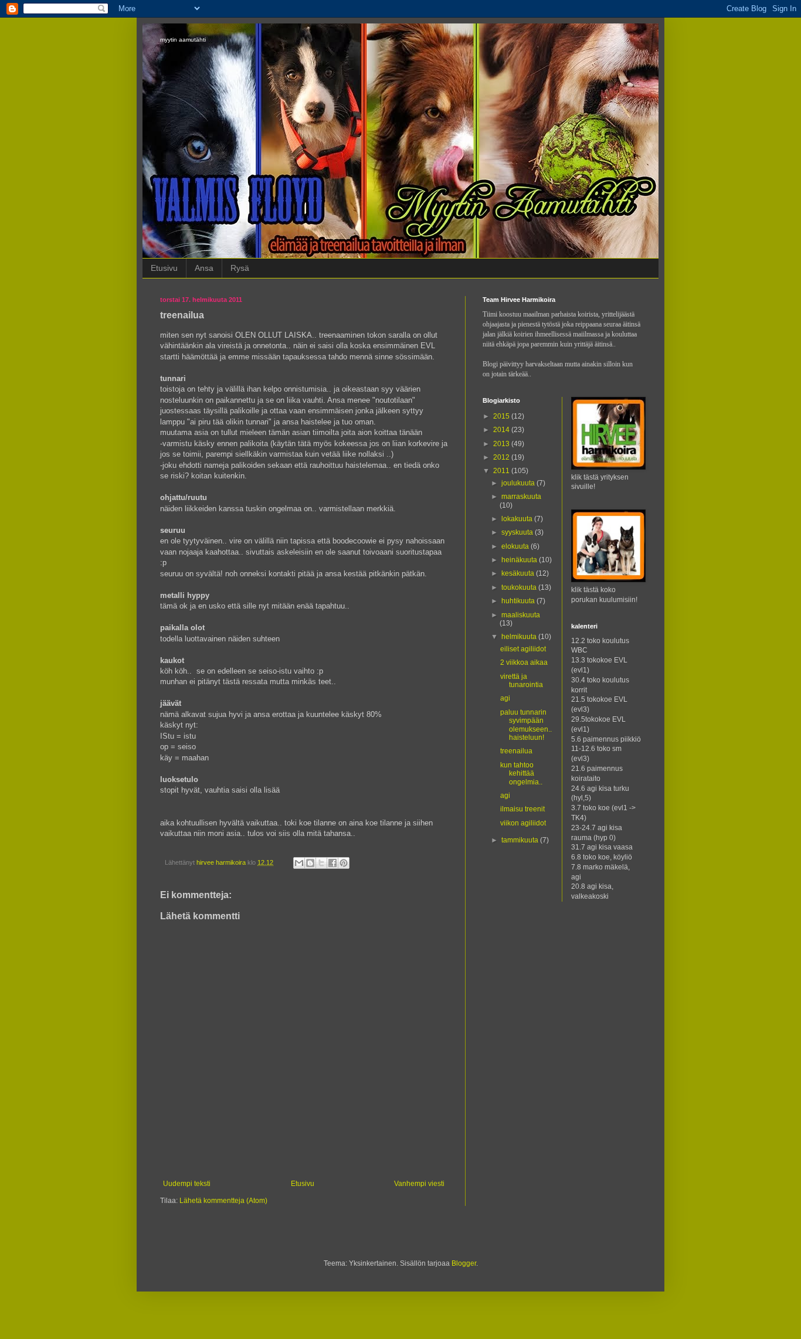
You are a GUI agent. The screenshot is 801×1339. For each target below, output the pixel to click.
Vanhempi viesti (419, 1184)
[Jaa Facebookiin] (332, 863)
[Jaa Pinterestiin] (343, 863)
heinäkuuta (520, 560)
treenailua (516, 751)
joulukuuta (519, 483)
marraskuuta (521, 496)
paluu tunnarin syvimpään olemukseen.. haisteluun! (526, 725)
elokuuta (516, 546)
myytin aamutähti (183, 39)
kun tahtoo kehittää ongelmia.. (521, 773)
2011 (502, 471)
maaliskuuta (520, 615)
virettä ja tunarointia (521, 680)
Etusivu (164, 268)
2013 (502, 444)
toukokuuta (519, 587)
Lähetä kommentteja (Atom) (223, 1201)
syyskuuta (518, 532)
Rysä (239, 268)
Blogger (464, 1263)
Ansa (204, 268)
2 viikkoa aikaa (524, 662)
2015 (502, 416)
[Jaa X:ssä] (321, 863)
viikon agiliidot (523, 823)
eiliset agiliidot (523, 649)
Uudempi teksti (187, 1184)
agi (505, 698)
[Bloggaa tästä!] (310, 863)
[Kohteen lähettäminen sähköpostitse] (299, 863)
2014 (502, 430)
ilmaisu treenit (522, 809)
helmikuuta (519, 637)
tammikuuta (520, 840)
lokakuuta (517, 519)
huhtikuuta (519, 601)
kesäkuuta (518, 573)
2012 (502, 457)
